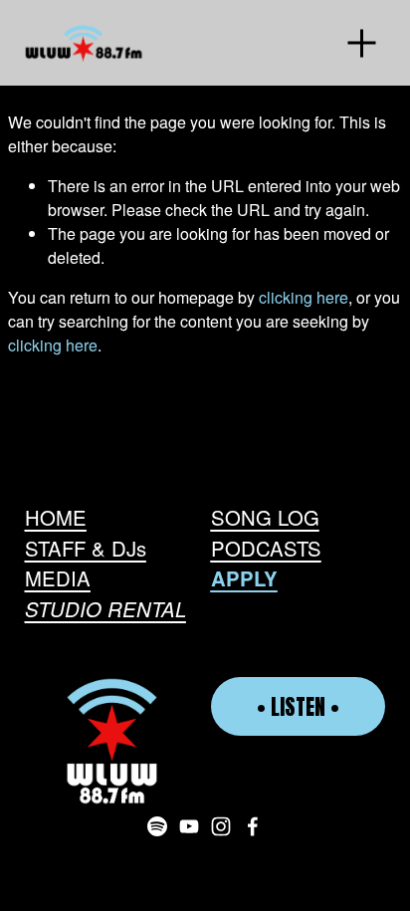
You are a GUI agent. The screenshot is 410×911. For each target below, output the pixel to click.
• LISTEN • (298, 707)
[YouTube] (189, 826)
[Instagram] (221, 826)
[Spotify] (157, 826)
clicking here (303, 297)
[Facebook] (253, 826)
